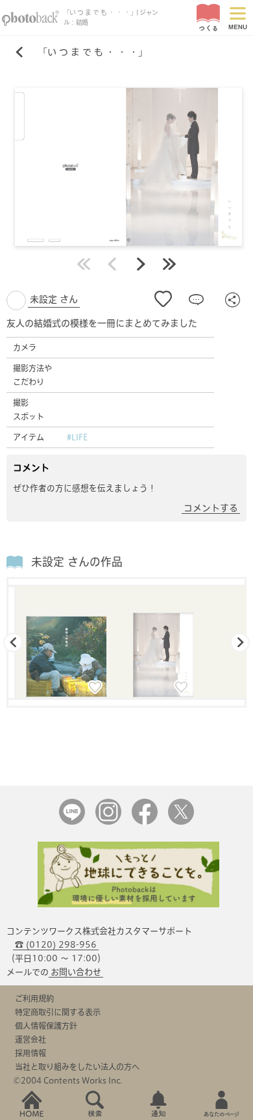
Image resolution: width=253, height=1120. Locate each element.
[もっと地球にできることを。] (128, 904)
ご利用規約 (34, 998)
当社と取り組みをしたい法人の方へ (77, 1067)
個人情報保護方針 (46, 1026)
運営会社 (30, 1039)
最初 (83, 264)
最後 (169, 264)
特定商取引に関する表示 (58, 1012)
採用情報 (30, 1053)
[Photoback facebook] (145, 822)
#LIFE (77, 437)
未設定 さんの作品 (77, 561)
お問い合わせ (76, 972)
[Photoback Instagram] (108, 822)
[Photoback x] (181, 822)
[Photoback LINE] (72, 822)
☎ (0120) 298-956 (56, 944)
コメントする (211, 508)
